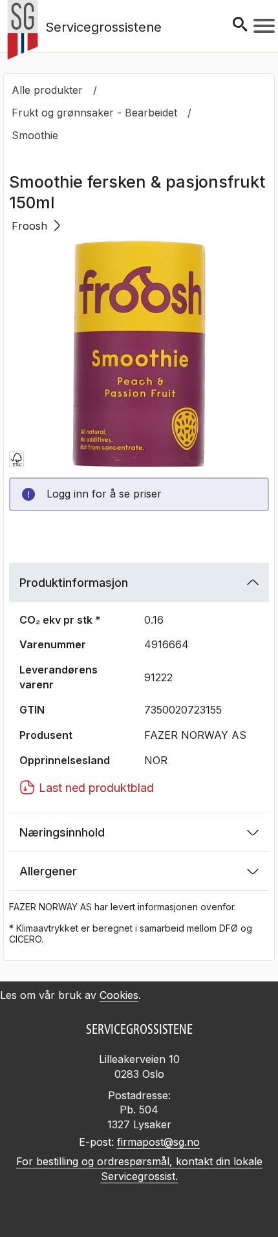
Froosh (29, 225)
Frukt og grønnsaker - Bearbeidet (94, 112)
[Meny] (264, 26)
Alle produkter (47, 89)
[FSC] (16, 459)
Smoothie (35, 135)
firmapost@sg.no (158, 1141)
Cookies (119, 995)
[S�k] (240, 26)
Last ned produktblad (96, 787)
